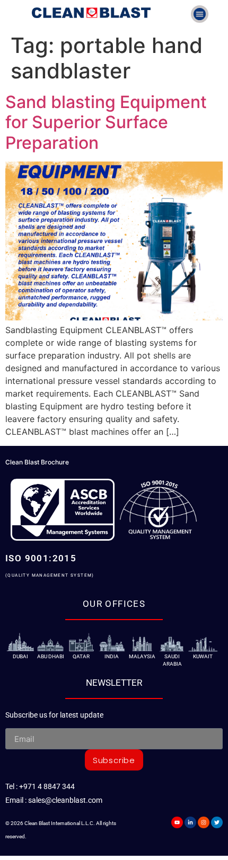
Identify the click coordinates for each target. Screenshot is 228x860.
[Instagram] (203, 822)
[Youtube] (177, 822)
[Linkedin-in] (190, 822)
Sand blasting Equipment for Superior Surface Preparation (106, 122)
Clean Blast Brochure (37, 462)
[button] (199, 14)
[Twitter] (217, 822)
